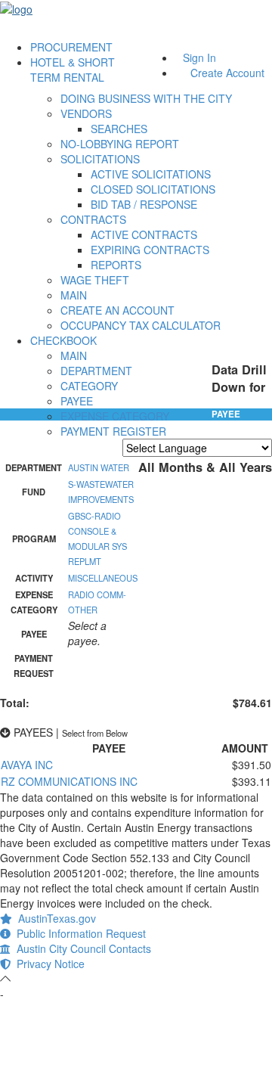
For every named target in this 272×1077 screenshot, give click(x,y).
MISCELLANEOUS (103, 578)
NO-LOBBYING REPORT (119, 143)
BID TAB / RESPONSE (144, 204)
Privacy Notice (48, 963)
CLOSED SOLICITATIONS (153, 189)
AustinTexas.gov (54, 918)
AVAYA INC (27, 764)
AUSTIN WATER (98, 467)
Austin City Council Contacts (81, 948)
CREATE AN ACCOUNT (117, 310)
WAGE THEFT (94, 279)
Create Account (227, 72)
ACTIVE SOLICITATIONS (151, 174)
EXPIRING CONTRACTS (150, 249)
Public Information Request (78, 933)
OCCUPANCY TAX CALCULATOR (140, 325)
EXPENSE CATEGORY (114, 416)
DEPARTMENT (96, 370)
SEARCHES (119, 128)
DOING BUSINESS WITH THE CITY (146, 98)
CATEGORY (89, 385)
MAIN (73, 295)
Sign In (199, 57)
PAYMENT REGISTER (113, 431)
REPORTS (116, 264)
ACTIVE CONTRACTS (144, 234)
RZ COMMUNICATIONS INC (69, 781)
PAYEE (76, 400)
